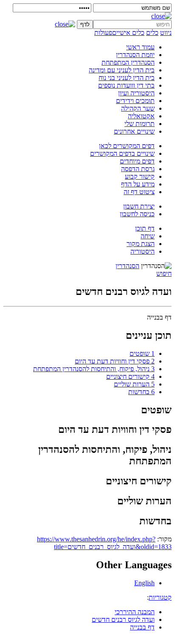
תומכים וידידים (135, 100)
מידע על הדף (138, 184)
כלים (152, 32)
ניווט (166, 32)
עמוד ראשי (140, 47)
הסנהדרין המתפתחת (128, 62)
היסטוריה (142, 251)
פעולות (103, 32)
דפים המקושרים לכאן (127, 145)
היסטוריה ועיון (136, 93)
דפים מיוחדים (137, 161)
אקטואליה (141, 116)
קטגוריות (160, 597)
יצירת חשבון (139, 206)
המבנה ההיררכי (135, 611)
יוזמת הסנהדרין (135, 54)
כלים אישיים (128, 32)
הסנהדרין (127, 265)
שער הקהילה (138, 108)
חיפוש (164, 273)
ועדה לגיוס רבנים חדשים (123, 619)
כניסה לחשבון (137, 213)
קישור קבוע (140, 176)
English (144, 583)
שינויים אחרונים (134, 131)
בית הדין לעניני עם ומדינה (122, 70)
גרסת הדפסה (138, 168)
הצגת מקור (141, 243)
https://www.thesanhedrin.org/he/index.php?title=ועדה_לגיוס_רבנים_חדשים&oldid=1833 (104, 542)
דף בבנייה (142, 627)
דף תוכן (145, 228)
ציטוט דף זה (139, 191)
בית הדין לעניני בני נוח (127, 77)
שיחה (148, 236)
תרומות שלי (139, 123)
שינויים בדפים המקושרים (122, 153)
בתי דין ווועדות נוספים (126, 85)
